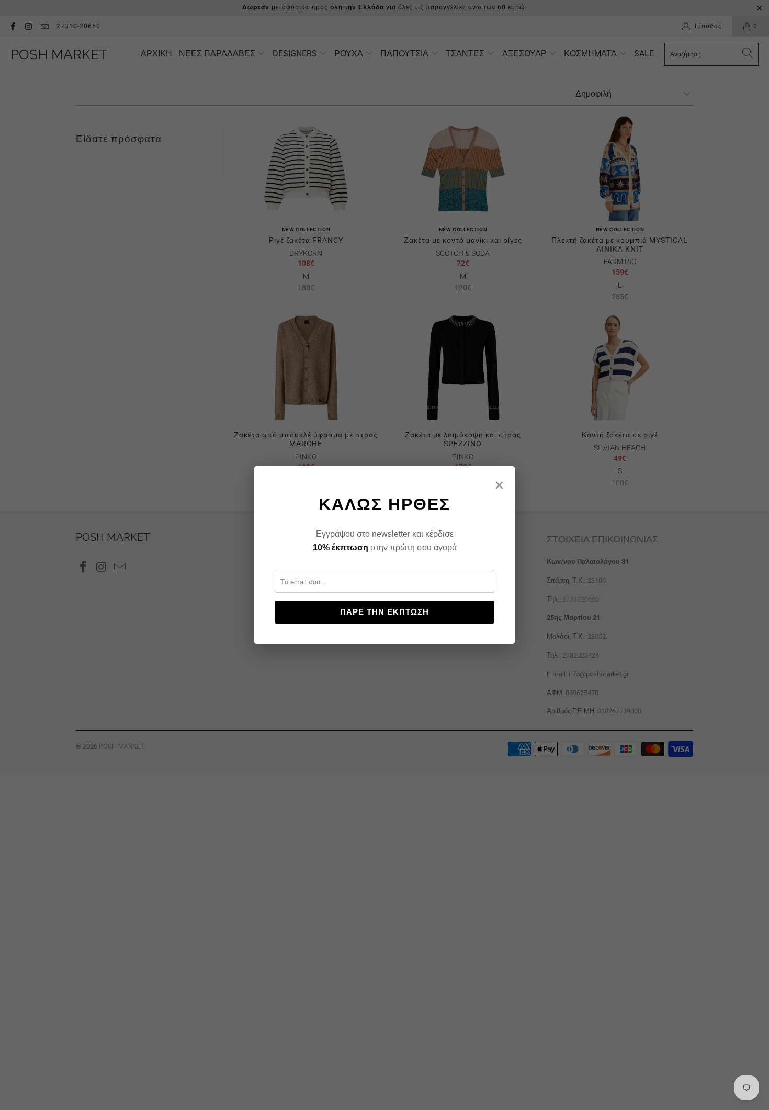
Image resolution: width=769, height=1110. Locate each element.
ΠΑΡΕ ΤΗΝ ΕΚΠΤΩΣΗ (384, 611)
